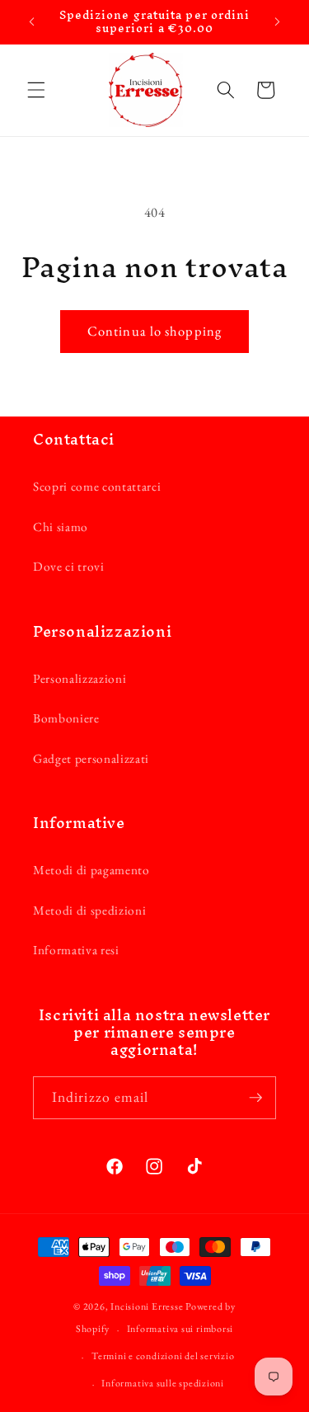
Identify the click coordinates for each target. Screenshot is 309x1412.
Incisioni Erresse (146, 1306)
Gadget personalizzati (91, 758)
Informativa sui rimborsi (180, 1328)
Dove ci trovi (69, 566)
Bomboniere (66, 718)
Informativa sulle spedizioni (162, 1383)
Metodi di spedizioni (89, 910)
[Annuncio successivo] (278, 22)
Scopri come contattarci (97, 486)
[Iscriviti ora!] (255, 1097)
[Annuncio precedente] (32, 22)
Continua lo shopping (154, 331)
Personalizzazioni (79, 678)
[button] (36, 90)
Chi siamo (60, 526)
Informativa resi (76, 949)
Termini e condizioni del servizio (162, 1356)
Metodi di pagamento (91, 869)
